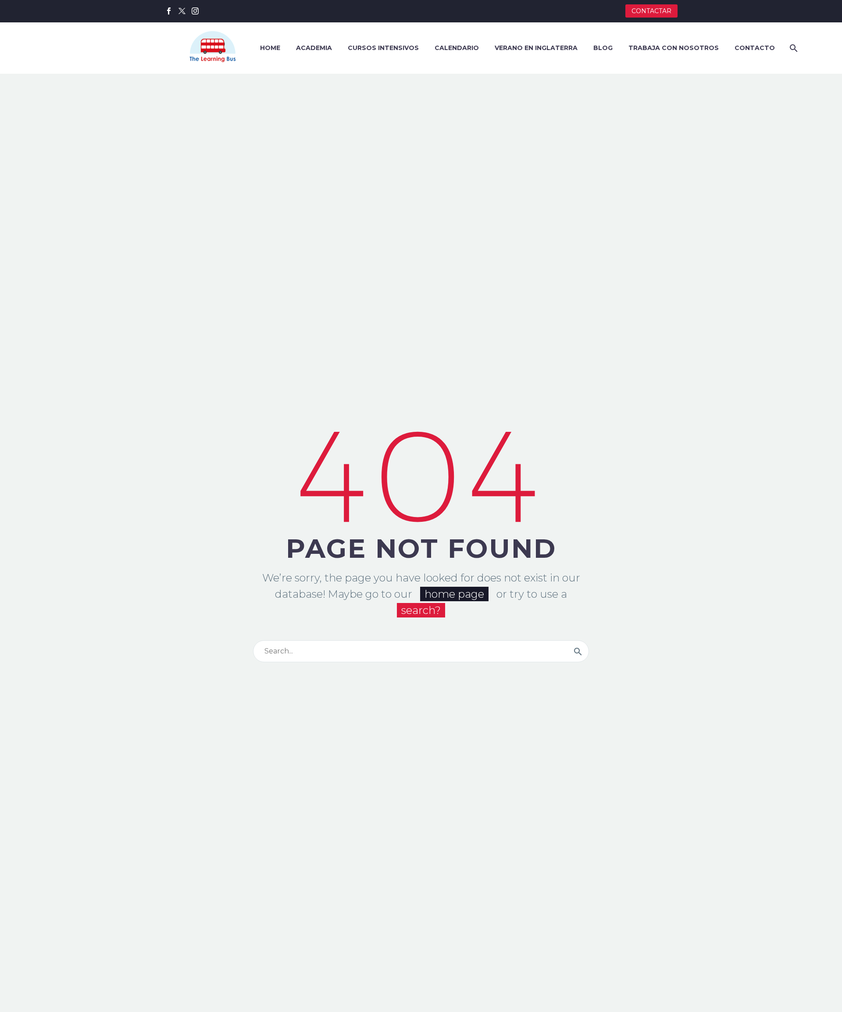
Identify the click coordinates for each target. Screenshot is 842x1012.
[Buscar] (792, 48)
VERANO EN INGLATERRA (536, 48)
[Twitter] (182, 10)
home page (454, 594)
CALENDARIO (457, 48)
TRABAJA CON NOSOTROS (673, 48)
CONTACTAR (651, 11)
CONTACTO (755, 48)
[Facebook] (168, 10)
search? (421, 610)
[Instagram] (195, 10)
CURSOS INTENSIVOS (383, 48)
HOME (270, 48)
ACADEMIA (314, 48)
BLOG (603, 48)
